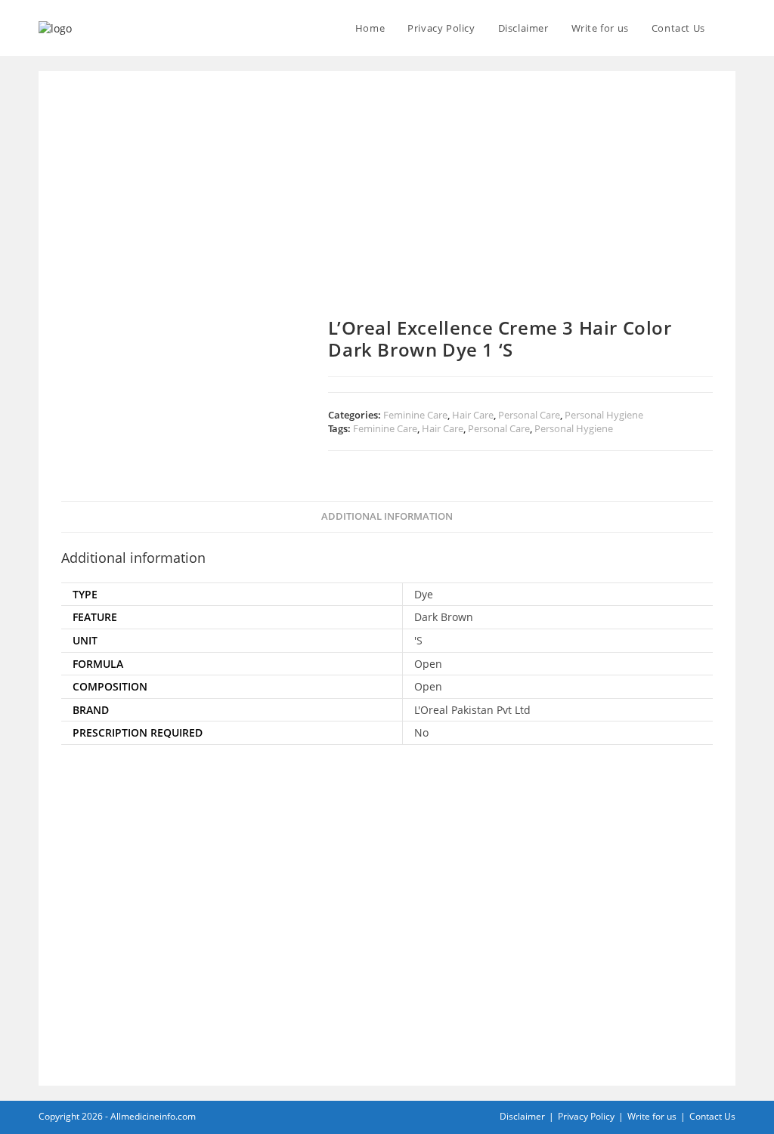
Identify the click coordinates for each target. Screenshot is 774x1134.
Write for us (651, 1116)
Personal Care (529, 415)
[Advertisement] (387, 205)
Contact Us (712, 1116)
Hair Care (473, 415)
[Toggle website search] (732, 28)
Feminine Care (415, 415)
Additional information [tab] (387, 516)
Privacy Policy (586, 1116)
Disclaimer (522, 1116)
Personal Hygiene (604, 415)
